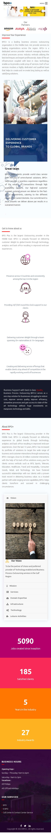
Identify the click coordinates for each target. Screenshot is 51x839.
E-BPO (5, 809)
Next (46, 7)
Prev (5, 7)
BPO (5, 805)
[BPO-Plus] (25, 3)
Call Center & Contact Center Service (18, 813)
